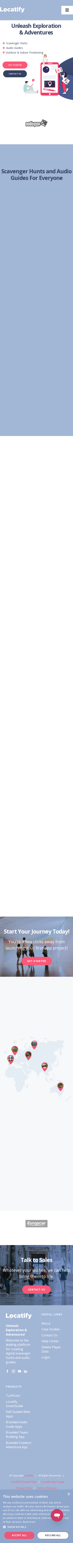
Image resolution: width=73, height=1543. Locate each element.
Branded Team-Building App (17, 1434)
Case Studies (50, 1329)
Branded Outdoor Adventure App (19, 1445)
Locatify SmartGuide (14, 1403)
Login (45, 1357)
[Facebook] (7, 1371)
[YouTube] (19, 1371)
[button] (36, 1527)
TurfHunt (13, 1395)
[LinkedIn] (25, 1371)
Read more (29, 1522)
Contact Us (49, 1335)
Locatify (29, 1475)
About (45, 1323)
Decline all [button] (53, 1535)
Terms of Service (47, 1488)
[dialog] (36, 1516)
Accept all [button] (19, 1535)
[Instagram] (13, 1371)
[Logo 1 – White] (12, 8)
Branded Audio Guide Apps (16, 1424)
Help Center (50, 1341)
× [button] (68, 1494)
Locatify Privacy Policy (24, 1481)
